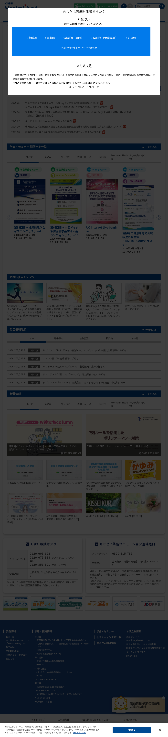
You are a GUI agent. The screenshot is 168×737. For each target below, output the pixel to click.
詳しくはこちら (79, 733)
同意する (131, 730)
